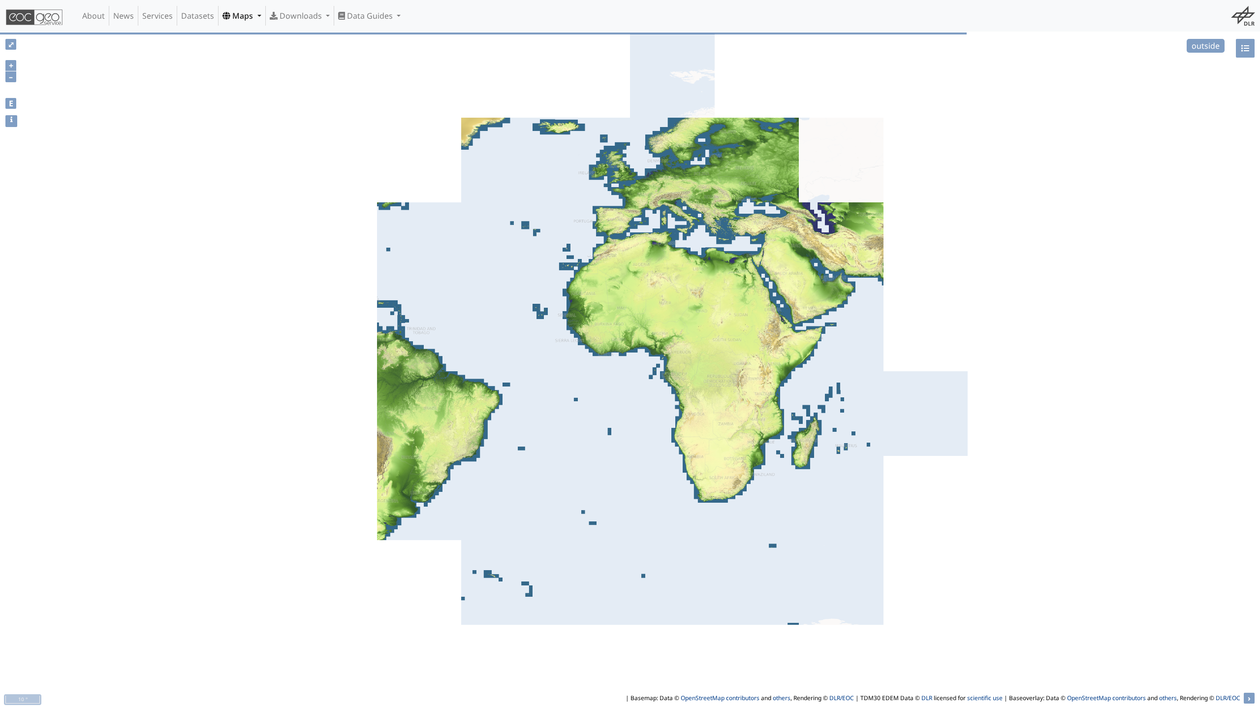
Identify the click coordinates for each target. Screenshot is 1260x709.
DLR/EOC (841, 698)
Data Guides (370, 15)
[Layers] (1245, 48)
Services (157, 15)
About (93, 15)
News (123, 15)
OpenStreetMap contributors (720, 698)
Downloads (301, 15)
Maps (242, 15)
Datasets (197, 15)
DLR (926, 698)
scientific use (985, 698)
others (781, 698)
